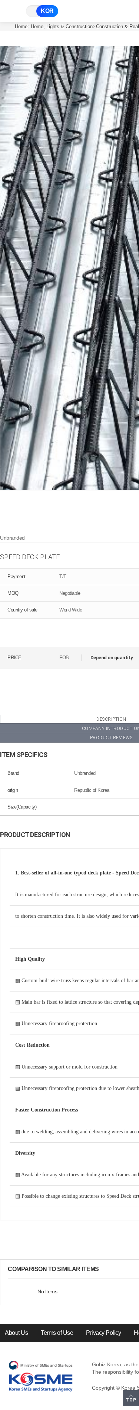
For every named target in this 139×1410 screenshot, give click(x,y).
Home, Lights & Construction (62, 26)
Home (21, 26)
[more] (105, 1269)
